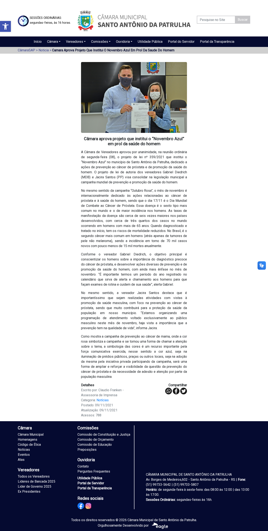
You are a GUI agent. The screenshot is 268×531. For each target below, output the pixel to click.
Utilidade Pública (150, 42)
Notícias (103, 400)
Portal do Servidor (181, 42)
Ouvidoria (123, 42)
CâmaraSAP (26, 50)
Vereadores (74, 42)
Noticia (44, 50)
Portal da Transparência (217, 42)
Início (38, 42)
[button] (5, 26)
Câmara (52, 42)
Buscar (243, 20)
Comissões (99, 42)
